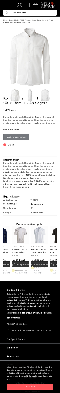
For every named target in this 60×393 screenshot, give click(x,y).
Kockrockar (36, 204)
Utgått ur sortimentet (16, 137)
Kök (32, 208)
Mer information (11, 129)
